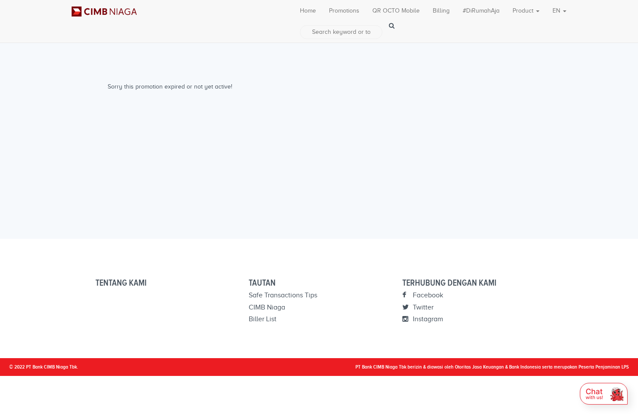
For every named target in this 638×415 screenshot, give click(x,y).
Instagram (427, 319)
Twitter (422, 307)
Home (308, 10)
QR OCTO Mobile (396, 10)
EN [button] (557, 10)
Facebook (427, 295)
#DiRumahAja (481, 10)
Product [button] (524, 10)
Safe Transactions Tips (283, 295)
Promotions (344, 10)
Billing (441, 10)
